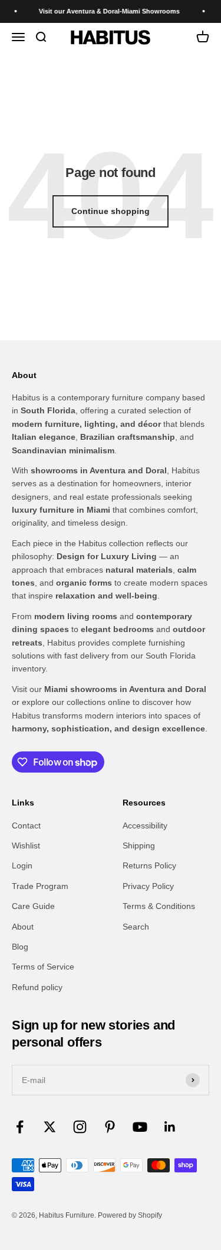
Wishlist (26, 845)
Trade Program (40, 886)
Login (22, 865)
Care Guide (33, 906)
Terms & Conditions (159, 906)
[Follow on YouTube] (140, 1127)
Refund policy (37, 987)
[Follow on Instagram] (80, 1127)
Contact (26, 825)
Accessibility (145, 825)
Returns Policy (149, 865)
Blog (20, 946)
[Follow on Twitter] (50, 1127)
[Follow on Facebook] (20, 1127)
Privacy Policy (148, 886)
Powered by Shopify (130, 1215)
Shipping (139, 845)
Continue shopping (110, 211)
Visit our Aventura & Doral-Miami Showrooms (106, 11)
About (23, 926)
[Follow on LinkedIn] (170, 1127)
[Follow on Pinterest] (110, 1127)
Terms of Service (43, 966)
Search (136, 926)
